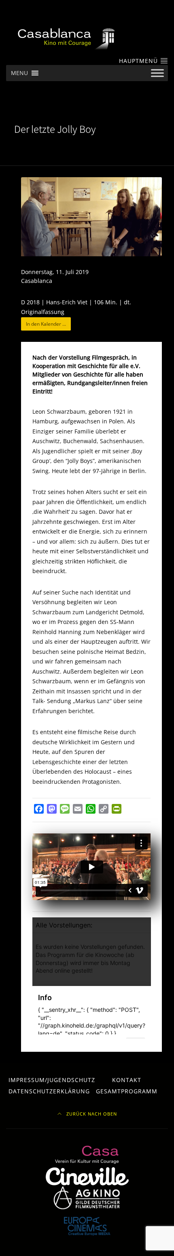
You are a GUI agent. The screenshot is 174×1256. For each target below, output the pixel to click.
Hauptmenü (139, 61)
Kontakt (126, 1080)
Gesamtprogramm (126, 1091)
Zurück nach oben (91, 1114)
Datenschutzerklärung (49, 1091)
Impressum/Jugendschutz (51, 1080)
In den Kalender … (46, 323)
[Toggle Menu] (157, 73)
